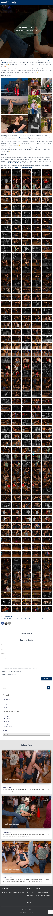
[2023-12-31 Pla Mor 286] (6, 567)
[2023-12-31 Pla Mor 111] (6, 325)
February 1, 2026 (7, 724)
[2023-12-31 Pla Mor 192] (16, 436)
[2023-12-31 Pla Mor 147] (16, 373)
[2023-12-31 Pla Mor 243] (26, 505)
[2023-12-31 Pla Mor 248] (26, 512)
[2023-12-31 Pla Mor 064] (36, 256)
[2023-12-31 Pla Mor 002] (16, 172)
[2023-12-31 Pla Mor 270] (47, 540)
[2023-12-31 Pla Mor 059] (36, 249)
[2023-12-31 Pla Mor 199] (36, 443)
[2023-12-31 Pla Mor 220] (47, 470)
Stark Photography (42, 892)
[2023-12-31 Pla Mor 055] (47, 242)
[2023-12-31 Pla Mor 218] (26, 470)
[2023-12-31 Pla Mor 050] (47, 235)
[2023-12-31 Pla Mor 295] (47, 574)
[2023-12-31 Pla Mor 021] (6, 200)
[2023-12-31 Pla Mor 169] (36, 401)
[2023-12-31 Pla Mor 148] (26, 373)
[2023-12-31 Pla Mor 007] (16, 179)
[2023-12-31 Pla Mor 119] (36, 332)
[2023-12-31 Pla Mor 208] (26, 457)
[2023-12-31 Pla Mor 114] (36, 325)
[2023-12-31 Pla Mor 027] (16, 207)
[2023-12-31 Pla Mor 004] (36, 172)
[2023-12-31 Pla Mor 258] (26, 526)
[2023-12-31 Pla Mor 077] (16, 276)
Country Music (13, 618)
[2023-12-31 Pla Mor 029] (36, 207)
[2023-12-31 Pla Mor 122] (16, 339)
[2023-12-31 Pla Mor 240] (47, 498)
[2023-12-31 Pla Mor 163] (26, 394)
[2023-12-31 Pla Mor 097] (16, 304)
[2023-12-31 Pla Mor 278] (26, 554)
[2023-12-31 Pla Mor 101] (6, 311)
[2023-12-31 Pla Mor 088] (26, 290)
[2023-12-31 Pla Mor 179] (36, 415)
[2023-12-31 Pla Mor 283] (26, 561)
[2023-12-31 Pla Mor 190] (47, 429)
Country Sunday (20, 618)
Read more (32, 791)
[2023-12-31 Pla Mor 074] (36, 269)
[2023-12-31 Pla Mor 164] (36, 394)
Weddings (6, 707)
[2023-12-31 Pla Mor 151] (6, 380)
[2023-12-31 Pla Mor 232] (16, 491)
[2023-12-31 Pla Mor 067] (16, 262)
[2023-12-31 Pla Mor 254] (36, 519)
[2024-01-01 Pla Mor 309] (36, 595)
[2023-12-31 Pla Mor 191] (6, 436)
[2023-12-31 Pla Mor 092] (16, 297)
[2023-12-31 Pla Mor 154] (36, 380)
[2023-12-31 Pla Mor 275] (47, 547)
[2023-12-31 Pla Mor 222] (16, 477)
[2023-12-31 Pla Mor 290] (47, 567)
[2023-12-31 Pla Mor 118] (26, 332)
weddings (26, 137)
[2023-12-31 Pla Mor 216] (6, 470)
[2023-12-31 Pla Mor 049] (36, 235)
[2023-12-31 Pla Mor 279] (36, 554)
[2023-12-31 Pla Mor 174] (36, 408)
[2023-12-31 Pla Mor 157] (16, 387)
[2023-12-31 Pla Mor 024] (36, 200)
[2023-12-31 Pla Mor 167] (16, 401)
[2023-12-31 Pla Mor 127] (16, 346)
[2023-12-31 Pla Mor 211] (6, 463)
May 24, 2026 (7, 718)
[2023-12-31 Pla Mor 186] (6, 429)
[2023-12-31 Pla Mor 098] (26, 304)
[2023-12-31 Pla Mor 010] (47, 179)
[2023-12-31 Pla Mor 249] (36, 512)
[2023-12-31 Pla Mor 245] (47, 505)
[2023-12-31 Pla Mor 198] (26, 443)
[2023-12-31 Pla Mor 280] (47, 554)
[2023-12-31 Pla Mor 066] (6, 262)
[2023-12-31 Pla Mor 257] (16, 526)
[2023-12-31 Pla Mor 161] (6, 394)
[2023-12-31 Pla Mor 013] (26, 186)
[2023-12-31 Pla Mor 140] (47, 360)
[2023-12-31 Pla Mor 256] (6, 526)
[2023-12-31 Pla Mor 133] (26, 353)
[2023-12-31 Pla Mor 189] (36, 429)
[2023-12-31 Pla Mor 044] (36, 228)
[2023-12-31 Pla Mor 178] (26, 415)
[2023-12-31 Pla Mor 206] (6, 457)
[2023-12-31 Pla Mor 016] (6, 193)
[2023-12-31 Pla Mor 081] (6, 283)
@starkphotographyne (43, 895)
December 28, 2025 (8, 726)
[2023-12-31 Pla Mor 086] (6, 290)
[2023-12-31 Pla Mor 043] (26, 228)
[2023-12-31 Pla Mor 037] (16, 221)
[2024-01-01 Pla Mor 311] (6, 602)
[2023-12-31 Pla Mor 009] (36, 179)
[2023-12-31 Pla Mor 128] (26, 346)
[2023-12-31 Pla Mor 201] (6, 450)
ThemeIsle (31, 912)
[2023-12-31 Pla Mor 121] (6, 339)
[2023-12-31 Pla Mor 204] (36, 450)
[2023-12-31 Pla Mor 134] (36, 353)
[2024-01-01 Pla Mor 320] (47, 609)
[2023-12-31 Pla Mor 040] (47, 221)
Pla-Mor (9, 616)
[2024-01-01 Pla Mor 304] (36, 588)
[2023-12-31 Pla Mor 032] (16, 214)
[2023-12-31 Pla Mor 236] (6, 498)
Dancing (27, 618)
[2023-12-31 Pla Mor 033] (26, 214)
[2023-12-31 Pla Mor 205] (47, 450)
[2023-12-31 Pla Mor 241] (6, 505)
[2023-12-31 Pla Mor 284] (36, 561)
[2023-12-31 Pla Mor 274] (36, 547)
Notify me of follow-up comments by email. (11, 671)
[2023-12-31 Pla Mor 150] (47, 373)
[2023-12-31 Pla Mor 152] (16, 380)
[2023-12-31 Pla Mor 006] (6, 179)
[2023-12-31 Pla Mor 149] (36, 373)
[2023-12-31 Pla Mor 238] (26, 498)
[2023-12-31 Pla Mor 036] (6, 221)
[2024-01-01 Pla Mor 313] (26, 602)
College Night (7, 618)
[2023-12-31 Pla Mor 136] (6, 360)
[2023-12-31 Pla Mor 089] (36, 290)
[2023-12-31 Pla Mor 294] (36, 574)
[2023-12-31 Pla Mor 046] (6, 235)
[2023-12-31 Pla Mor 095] (47, 297)
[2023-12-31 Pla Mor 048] (26, 235)
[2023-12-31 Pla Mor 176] (6, 415)
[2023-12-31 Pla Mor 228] (26, 484)
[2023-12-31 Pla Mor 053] (26, 242)
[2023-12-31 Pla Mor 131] (6, 353)
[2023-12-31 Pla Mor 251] (6, 519)
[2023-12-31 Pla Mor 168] (26, 401)
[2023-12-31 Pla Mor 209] (36, 457)
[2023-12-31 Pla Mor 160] (47, 387)
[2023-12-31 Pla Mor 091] (6, 297)
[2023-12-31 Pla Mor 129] (36, 346)
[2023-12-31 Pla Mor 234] (36, 491)
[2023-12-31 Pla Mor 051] (6, 242)
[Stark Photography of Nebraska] (9, 2)
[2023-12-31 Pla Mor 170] (47, 401)
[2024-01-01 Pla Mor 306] (6, 595)
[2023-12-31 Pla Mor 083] (26, 283)
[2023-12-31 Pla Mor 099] (36, 304)
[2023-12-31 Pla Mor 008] (26, 179)
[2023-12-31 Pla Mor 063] (26, 256)
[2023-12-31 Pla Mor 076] (6, 276)
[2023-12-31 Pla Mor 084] (36, 283)
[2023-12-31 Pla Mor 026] (6, 207)
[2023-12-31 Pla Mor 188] (26, 429)
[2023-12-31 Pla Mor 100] (47, 304)
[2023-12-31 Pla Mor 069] (36, 262)
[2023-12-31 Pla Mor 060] (47, 249)
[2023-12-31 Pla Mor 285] (47, 561)
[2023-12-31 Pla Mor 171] (6, 408)
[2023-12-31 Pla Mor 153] (26, 380)
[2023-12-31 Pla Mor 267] (16, 540)
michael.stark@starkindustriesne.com (24, 167)
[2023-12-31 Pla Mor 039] (36, 221)
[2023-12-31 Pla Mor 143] (26, 366)
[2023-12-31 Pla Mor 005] (47, 172)
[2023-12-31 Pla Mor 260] (47, 526)
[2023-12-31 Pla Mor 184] (36, 422)
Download (9, 171)
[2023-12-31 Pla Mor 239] (36, 498)
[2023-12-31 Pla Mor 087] (16, 290)
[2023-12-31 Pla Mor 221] (6, 477)
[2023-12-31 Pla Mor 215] (47, 463)
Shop (30, 909)
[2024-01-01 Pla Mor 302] (16, 588)
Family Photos (7, 699)
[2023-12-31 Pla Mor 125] (47, 339)
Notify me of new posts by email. (9, 674)
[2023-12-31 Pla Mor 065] (47, 256)
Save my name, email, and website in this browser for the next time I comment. (20, 668)
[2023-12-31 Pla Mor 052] (16, 242)
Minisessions (7, 702)
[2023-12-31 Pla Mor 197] (16, 443)
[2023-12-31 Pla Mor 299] (36, 581)
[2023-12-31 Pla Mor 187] (16, 429)
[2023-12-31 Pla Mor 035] (47, 214)
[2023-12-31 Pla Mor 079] (36, 276)
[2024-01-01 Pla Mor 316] (6, 609)
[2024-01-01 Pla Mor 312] (16, 602)
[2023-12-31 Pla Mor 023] (26, 200)
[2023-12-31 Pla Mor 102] (16, 311)
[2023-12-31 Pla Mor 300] (47, 581)
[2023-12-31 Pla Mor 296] (6, 581)
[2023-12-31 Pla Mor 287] (16, 567)
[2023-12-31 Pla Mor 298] (26, 581)
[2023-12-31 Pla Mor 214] (36, 463)
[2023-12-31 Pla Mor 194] (36, 436)
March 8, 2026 (7, 721)
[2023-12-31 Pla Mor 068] (26, 262)
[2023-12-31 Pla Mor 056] (6, 249)
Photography (37, 618)
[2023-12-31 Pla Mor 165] (47, 394)
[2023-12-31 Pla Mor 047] (16, 235)
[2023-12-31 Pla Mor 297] (16, 581)
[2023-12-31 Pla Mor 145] (47, 366)
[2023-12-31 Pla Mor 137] (16, 360)
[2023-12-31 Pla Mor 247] (16, 512)
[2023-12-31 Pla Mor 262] (16, 533)
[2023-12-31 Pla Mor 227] (16, 484)
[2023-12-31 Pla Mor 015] (47, 186)
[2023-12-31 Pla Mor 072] (16, 269)
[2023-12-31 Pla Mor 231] (6, 491)
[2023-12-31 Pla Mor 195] (47, 436)
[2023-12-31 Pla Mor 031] (6, 214)
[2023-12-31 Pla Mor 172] (16, 408)
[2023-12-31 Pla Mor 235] (47, 491)
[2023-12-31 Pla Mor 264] (36, 533)
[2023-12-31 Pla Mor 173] (26, 408)
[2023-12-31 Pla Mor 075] (47, 269)
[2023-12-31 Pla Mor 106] (6, 318)
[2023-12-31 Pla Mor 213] (26, 463)
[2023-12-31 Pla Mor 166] (6, 401)
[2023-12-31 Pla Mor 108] (26, 318)
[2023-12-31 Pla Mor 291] (6, 574)
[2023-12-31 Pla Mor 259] (36, 526)
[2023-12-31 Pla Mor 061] (6, 256)
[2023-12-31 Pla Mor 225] (47, 477)
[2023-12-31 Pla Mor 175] (47, 408)
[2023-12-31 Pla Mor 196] (6, 443)
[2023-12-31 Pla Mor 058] (26, 249)
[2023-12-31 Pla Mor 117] (16, 332)
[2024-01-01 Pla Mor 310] (47, 595)
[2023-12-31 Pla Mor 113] (26, 325)
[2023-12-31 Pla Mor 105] (47, 311)
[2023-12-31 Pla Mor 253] (26, 519)
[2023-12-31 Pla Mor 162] (16, 394)
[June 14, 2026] (26, 766)
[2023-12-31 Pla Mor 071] (6, 269)
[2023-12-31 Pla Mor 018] (26, 193)
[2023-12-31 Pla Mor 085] (47, 283)
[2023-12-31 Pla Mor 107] (16, 318)
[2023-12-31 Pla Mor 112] (16, 325)
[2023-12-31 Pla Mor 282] (16, 561)
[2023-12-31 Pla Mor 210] (47, 457)
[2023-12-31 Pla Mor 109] (36, 318)
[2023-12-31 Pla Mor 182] (16, 422)
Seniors (5, 704)
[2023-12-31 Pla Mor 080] (47, 276)
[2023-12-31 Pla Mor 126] (6, 346)
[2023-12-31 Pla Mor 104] (36, 311)
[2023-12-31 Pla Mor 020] (47, 193)
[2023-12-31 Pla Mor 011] (6, 186)
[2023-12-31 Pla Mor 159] (36, 387)
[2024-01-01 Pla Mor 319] (36, 609)
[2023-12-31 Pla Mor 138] (26, 360)
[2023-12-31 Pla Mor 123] (26, 339)
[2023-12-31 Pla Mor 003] (26, 172)
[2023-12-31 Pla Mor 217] (16, 470)
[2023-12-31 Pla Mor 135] (47, 353)
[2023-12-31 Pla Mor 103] (26, 311)
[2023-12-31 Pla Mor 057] (16, 249)
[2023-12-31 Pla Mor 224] (36, 477)
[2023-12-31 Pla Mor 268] (26, 540)
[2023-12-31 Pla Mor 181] (6, 422)
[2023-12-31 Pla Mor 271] (6, 547)
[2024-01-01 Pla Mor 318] (26, 609)
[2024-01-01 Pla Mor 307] (16, 595)
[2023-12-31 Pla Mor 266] (6, 540)
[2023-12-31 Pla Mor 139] (36, 360)
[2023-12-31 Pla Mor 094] (36, 297)
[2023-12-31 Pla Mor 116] (6, 332)
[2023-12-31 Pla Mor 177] (16, 415)
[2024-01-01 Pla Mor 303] (26, 588)
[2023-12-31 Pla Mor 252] (16, 519)
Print (3, 171)
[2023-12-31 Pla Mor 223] (26, 477)
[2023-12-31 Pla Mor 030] (47, 207)
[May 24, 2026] (26, 811)
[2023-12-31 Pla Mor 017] (16, 193)
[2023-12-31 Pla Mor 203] (26, 450)
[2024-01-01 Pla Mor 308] (26, 595)
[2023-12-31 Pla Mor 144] (36, 366)
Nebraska (31, 618)
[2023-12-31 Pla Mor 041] (6, 228)
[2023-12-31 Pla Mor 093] (26, 297)
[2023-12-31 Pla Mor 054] (36, 242)
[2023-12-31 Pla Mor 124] (36, 339)
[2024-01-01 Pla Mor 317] (16, 609)
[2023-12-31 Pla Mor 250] (47, 512)
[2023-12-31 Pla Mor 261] (6, 533)
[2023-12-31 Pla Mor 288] (26, 567)
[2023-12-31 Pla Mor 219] (36, 470)
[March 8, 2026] (26, 856)
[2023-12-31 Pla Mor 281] (6, 561)
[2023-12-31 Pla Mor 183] (26, 422)
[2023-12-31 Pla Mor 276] (6, 554)
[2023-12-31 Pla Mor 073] (26, 269)
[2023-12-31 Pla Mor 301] (6, 588)
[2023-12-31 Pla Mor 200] (47, 443)
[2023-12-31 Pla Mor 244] (36, 505)
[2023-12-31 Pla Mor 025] (47, 200)
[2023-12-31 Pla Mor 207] (16, 457)
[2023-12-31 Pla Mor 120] (47, 332)
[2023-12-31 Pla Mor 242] (16, 505)
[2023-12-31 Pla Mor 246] (6, 512)
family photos (20, 137)
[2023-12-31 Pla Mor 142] (16, 366)
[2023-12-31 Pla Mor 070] (47, 262)
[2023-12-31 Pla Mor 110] (47, 318)
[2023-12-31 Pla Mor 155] (47, 380)
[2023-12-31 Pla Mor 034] (36, 214)
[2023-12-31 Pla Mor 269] (36, 540)
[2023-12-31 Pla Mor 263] (26, 533)
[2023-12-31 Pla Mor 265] (47, 533)
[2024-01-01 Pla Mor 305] (47, 588)
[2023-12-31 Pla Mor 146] (6, 373)
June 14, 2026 (7, 716)
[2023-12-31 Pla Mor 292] (16, 574)
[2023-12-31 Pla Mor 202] (16, 450)
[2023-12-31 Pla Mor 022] (16, 200)
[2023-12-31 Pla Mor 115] (47, 325)
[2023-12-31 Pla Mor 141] (6, 366)
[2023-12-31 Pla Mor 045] (47, 228)
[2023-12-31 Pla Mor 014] (36, 186)
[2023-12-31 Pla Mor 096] (6, 304)
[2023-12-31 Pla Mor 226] (6, 484)
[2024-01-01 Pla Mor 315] (47, 602)
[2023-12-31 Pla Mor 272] (16, 547)
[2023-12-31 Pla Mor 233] (26, 491)
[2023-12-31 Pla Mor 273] (26, 547)
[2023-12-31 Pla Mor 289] (36, 567)
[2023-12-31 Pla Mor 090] (47, 290)
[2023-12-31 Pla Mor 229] (36, 484)
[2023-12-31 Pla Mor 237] (16, 498)
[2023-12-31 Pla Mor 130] (47, 346)
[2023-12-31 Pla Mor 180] (47, 415)
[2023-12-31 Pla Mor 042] (16, 228)
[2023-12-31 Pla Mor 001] (6, 172)
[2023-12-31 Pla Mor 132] (16, 353)
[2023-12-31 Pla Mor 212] (16, 463)
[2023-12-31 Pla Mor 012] (16, 186)
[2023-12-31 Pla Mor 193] (26, 436)
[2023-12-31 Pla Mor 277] (16, 554)
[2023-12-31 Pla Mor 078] (26, 276)
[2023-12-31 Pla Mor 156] (6, 387)
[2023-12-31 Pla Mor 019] (36, 193)
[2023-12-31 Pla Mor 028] (26, 207)
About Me (24, 909)
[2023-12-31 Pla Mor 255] (47, 519)
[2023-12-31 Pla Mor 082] (16, 283)
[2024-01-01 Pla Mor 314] (36, 602)
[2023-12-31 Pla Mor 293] (26, 574)
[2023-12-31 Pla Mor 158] (26, 387)
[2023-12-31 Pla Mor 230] (47, 484)
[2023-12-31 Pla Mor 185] (47, 422)
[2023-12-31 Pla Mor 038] (26, 221)
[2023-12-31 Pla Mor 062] (16, 256)
